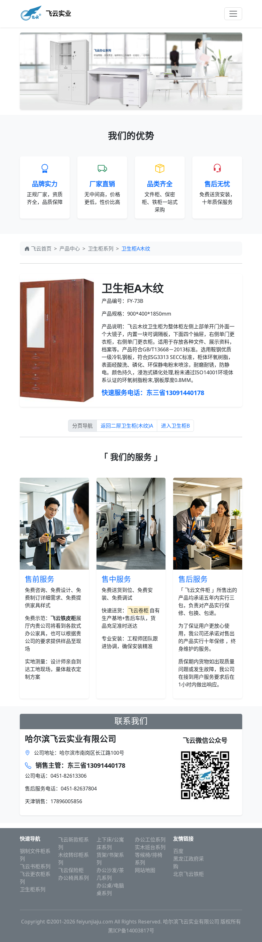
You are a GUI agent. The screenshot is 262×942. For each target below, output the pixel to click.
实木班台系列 (150, 847)
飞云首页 (41, 248)
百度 (178, 851)
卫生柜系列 (100, 248)
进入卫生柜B (175, 425)
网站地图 (145, 870)
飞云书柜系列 (35, 866)
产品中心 (69, 248)
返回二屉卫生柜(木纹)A (127, 425)
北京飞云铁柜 (188, 874)
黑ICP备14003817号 (131, 930)
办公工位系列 (150, 839)
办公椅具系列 (73, 877)
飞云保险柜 (71, 870)
